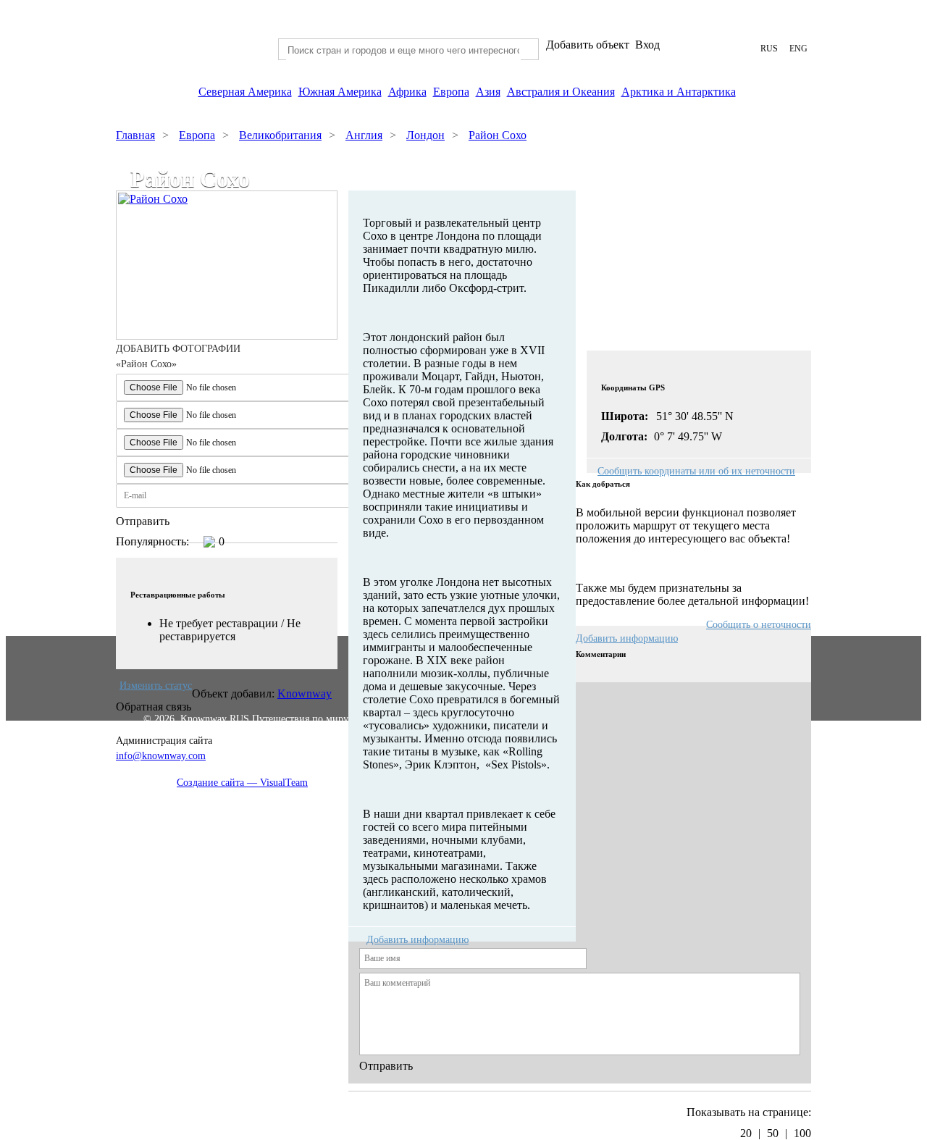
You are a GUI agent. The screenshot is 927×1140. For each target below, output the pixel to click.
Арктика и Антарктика (678, 91)
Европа (451, 91)
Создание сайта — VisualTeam (242, 782)
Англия (363, 135)
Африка (407, 91)
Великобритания (280, 135)
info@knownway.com (161, 755)
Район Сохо (498, 135)
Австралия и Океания (561, 91)
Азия (488, 91)
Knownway (304, 693)
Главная (135, 135)
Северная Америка (245, 91)
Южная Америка (340, 91)
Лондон (425, 135)
